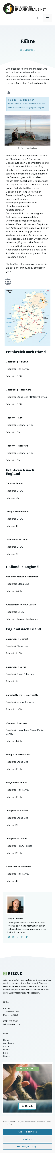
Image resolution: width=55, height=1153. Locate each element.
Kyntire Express (25, 702)
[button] (38, 18)
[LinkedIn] (18, 937)
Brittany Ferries (38, 397)
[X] (22, 937)
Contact (6, 1056)
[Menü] (47, 18)
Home (6, 1040)
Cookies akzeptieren (27, 1131)
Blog (5, 1053)
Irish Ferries (23, 369)
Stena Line (22, 397)
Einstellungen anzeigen (27, 1146)
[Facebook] (8, 937)
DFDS (20, 490)
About (6, 1046)
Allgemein (29, 50)
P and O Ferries (25, 674)
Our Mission (8, 1043)
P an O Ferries (24, 845)
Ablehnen (27, 1139)
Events (6, 1049)
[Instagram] (13, 937)
